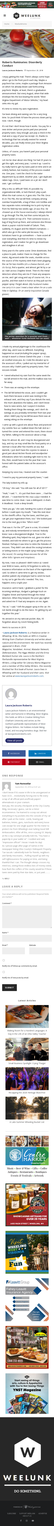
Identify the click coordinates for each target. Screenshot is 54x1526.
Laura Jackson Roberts (12, 70)
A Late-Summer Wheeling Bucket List (27, 1122)
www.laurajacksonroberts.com (29, 676)
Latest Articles (27, 1000)
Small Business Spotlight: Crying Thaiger (27, 1063)
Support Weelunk (27, 1513)
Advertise (42, 1513)
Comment (7, 903)
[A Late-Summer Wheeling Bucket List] (27, 1108)
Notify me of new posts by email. (15, 977)
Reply (7, 878)
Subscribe (11, 1513)
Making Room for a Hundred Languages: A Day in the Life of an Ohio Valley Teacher (27, 1032)
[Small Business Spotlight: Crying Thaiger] (27, 1049)
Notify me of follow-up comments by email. (19, 966)
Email (5, 945)
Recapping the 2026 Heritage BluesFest (27, 1092)
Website (32, 945)
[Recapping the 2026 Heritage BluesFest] (27, 1079)
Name (5, 932)
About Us (27, 1516)
